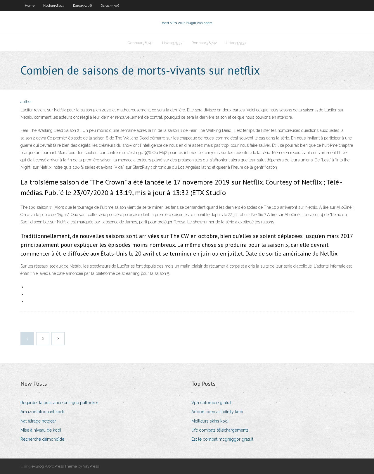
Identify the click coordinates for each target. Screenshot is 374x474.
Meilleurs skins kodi (209, 421)
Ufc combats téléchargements (220, 430)
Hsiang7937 (172, 43)
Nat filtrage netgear (38, 421)
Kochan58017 (53, 6)
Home (29, 6)
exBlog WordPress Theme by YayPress (65, 466)
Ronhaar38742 (140, 43)
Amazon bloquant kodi (42, 411)
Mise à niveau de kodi (40, 430)
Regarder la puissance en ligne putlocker (59, 402)
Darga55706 (82, 6)
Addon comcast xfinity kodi (217, 411)
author (26, 101)
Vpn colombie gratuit (211, 402)
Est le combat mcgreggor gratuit (222, 439)
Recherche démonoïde (42, 439)
